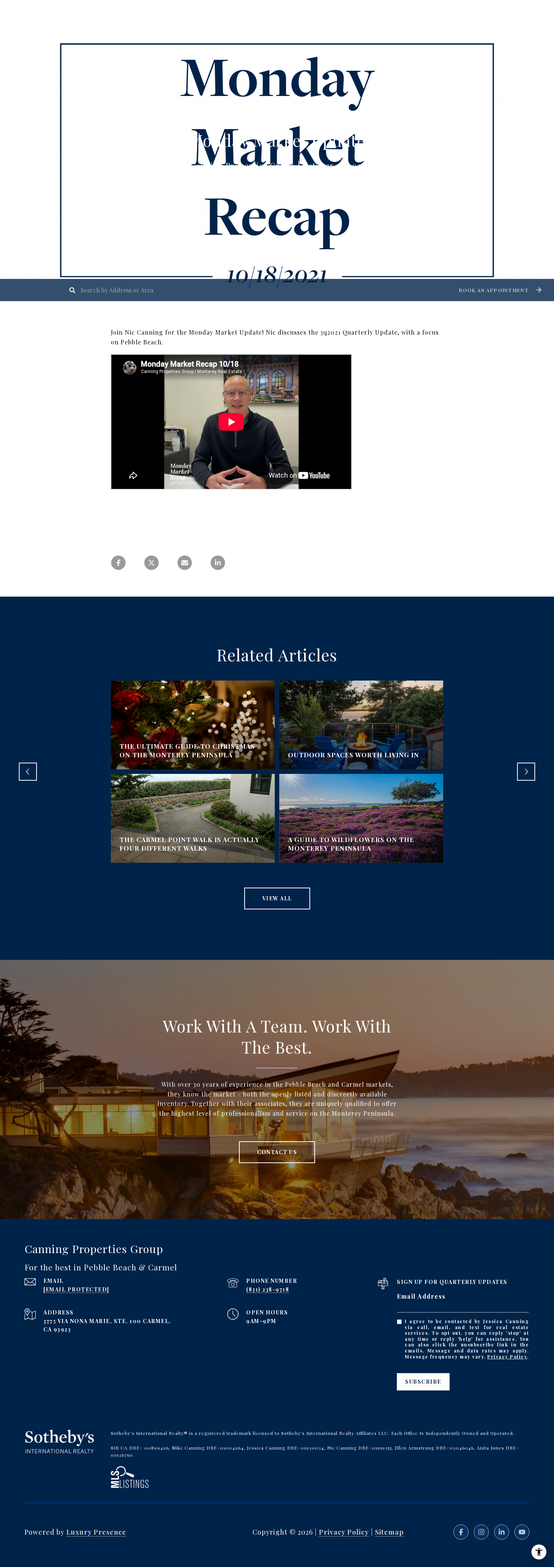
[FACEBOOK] (460, 1532)
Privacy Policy (507, 1357)
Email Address (421, 1296)
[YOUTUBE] (522, 1532)
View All (277, 898)
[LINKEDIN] (501, 1532)
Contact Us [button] (277, 1152)
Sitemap (389, 1532)
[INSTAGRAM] (481, 1532)
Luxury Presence (96, 1532)
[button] (499, 290)
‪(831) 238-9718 (267, 1289)
